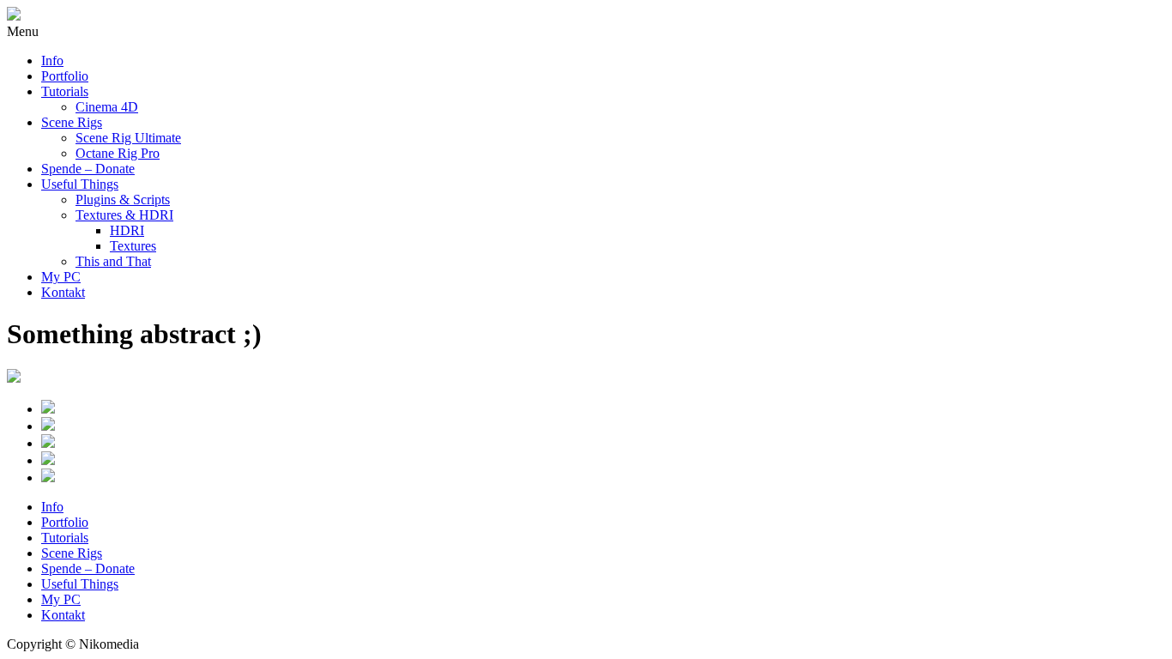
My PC (61, 276)
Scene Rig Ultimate (128, 137)
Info (52, 60)
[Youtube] (603, 425)
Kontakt (63, 292)
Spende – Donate (88, 168)
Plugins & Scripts (123, 199)
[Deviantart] (603, 460)
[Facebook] (603, 408)
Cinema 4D (107, 107)
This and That (113, 261)
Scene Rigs (71, 122)
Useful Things (79, 184)
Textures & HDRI (124, 215)
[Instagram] (603, 442)
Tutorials (64, 91)
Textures (133, 246)
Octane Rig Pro (118, 153)
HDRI (127, 230)
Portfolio (64, 76)
